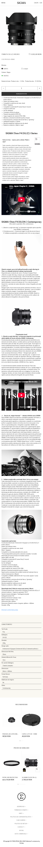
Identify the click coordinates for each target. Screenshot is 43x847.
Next (42, 30)
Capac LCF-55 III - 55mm (29, 734)
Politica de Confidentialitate (20, 817)
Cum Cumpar (20, 820)
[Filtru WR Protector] (11, 763)
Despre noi (21, 806)
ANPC (21, 813)
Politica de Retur (21, 823)
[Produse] (3, 3)
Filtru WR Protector (10, 777)
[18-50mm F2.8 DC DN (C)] (31, 763)
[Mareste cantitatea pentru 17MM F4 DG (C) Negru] (40, 88)
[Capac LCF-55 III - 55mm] (31, 720)
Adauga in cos (21, 94)
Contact (21, 827)
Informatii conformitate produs (10, 610)
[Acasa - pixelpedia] (21, 3)
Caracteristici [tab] (7, 624)
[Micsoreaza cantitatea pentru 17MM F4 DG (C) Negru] (4, 88)
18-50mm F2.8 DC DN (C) (29, 777)
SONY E (6, 68)
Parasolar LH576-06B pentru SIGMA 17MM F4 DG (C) (11, 734)
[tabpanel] (21, 29)
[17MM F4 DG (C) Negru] (21, 29)
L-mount (25, 68)
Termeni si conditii (20, 810)
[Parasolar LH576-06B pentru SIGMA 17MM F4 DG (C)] (11, 720)
